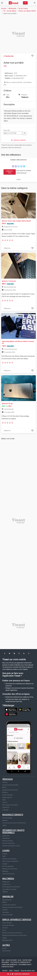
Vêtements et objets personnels (13, 831)
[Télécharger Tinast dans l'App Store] (11, 709)
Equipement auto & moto (10, 790)
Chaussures (6, 838)
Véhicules (7, 779)
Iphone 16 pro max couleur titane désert (16, 221)
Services (5, 928)
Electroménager (7, 818)
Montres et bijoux (7, 841)
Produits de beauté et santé (11, 846)
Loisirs (5, 850)
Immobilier (7, 896)
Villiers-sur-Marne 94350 (27, 11)
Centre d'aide (27, 960)
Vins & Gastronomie (8, 874)
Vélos (4, 800)
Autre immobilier (7, 915)
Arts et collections (8, 866)
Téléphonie (5, 882)
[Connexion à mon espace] (32, 56)
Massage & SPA (7, 940)
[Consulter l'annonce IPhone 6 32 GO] (18, 388)
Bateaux (5, 792)
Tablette (5, 892)
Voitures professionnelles (10, 785)
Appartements (7, 900)
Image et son (6, 884)
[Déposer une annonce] (25, 2)
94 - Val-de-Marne (9, 11)
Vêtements (5, 836)
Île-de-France (23, 8)
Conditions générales (10, 964)
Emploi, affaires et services (16, 919)
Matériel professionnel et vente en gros (14, 935)
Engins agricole (7, 797)
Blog (20, 960)
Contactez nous (8, 966)
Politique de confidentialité (20, 962)
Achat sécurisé (11, 960)
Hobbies (4, 854)
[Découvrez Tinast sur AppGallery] (11, 713)
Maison (4, 902)
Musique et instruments (9, 869)
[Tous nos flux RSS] (29, 653)
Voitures (5, 782)
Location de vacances (9, 905)
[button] (4, 653)
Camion (4, 802)
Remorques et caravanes (10, 805)
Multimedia (12, 8)
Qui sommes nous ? (25, 964)
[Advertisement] (18, 34)
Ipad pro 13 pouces (9, 281)
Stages (4, 938)
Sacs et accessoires (8, 843)
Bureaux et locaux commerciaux (12, 907)
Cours (4, 930)
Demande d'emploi (8, 925)
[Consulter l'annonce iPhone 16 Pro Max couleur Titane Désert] (18, 205)
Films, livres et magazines (10, 861)
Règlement (6, 962)
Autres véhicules (7, 795)
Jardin (4, 825)
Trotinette (5, 810)
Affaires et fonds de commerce (12, 933)
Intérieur (5, 820)
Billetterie (5, 871)
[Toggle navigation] (2, 2)
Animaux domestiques (9, 859)
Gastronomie (6, 951)
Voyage (4, 864)
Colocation (5, 912)
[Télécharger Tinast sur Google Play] (24, 709)
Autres (6, 945)
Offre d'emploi (6, 923)
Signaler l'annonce (19, 140)
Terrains (4, 910)
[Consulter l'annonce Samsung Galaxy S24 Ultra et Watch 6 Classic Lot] (18, 326)
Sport (4, 856)
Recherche (9, 56)
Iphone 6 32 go (7, 403)
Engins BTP (5, 807)
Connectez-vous (9, 172)
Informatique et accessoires (11, 887)
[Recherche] (34, 3)
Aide (3, 960)
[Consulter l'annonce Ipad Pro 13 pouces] (18, 266)
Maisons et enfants (12, 814)
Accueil (3, 8)
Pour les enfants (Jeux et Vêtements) (14, 823)
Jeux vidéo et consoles (9, 889)
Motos (4, 787)
